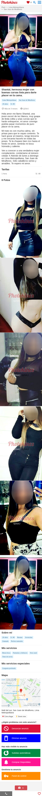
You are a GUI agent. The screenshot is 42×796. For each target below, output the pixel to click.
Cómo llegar (7, 716)
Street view (21, 716)
